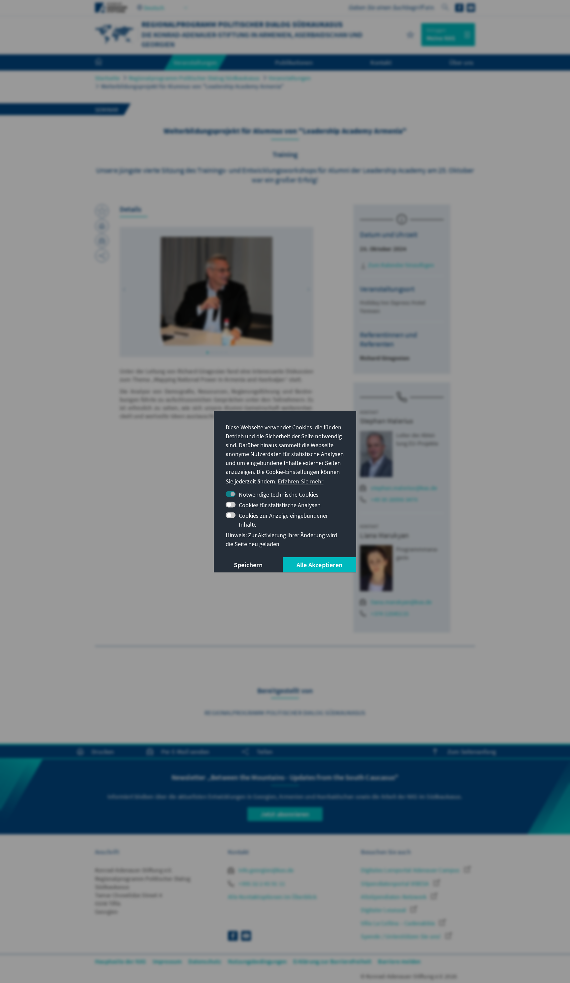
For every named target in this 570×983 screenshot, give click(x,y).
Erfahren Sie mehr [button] (300, 481)
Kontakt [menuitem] (380, 62)
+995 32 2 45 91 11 (261, 883)
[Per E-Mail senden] (102, 240)
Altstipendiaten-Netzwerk (394, 897)
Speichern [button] (248, 565)
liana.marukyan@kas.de (401, 602)
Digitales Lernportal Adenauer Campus (411, 870)
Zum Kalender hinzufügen (400, 265)
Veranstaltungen (290, 78)
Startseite (107, 78)
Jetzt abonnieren (285, 814)
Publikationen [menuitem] (294, 62)
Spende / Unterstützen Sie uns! (401, 936)
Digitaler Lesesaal (384, 910)
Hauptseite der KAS (120, 961)
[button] (124, 289)
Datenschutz (204, 961)
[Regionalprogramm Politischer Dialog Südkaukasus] (115, 34)
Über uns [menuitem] (461, 62)
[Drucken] (102, 225)
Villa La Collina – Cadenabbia (398, 923)
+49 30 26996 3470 (394, 499)
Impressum (167, 961)
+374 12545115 (390, 613)
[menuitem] (105, 63)
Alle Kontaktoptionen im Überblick (272, 897)
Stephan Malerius (386, 420)
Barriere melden (399, 961)
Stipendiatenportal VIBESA (395, 883)
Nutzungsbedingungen (257, 961)
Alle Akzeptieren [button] (319, 565)
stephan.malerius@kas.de (404, 488)
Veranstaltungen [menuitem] (195, 62)
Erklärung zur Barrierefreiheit (332, 961)
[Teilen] (102, 255)
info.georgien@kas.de (265, 870)
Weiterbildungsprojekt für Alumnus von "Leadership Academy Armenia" (192, 86)
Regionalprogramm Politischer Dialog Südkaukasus (194, 78)
